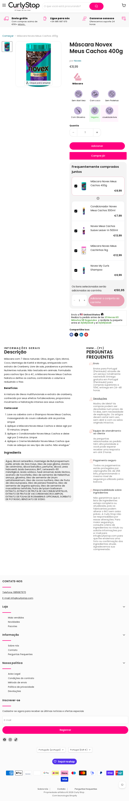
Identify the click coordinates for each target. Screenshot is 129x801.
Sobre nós (13, 645)
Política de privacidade (21, 686)
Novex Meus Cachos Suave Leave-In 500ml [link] (104, 228)
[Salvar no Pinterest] (86, 335)
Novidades (14, 621)
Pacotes (12, 626)
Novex (77, 60)
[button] (74, 300)
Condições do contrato (21, 678)
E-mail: (6, 598)
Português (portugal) (50, 749)
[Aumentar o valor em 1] (97, 132)
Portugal (78, 749)
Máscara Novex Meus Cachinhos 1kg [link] (103, 248)
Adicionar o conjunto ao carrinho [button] (104, 300)
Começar (8, 35)
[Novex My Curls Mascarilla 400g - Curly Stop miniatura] (7, 47)
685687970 (19, 592)
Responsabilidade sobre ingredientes (107, 491)
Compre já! (98, 156)
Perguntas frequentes (20, 654)
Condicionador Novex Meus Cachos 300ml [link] (103, 208)
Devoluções (100, 398)
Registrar (65, 730)
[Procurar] (96, 6)
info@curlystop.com (22, 598)
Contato (12, 650)
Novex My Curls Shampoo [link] (99, 268)
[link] (84, 186)
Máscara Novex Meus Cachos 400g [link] (103, 183)
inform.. (21, 24)
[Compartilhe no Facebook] (71, 335)
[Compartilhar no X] (76, 335)
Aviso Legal (14, 673)
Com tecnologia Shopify (64, 795)
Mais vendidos (16, 617)
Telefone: (14, 592)
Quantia (74, 126)
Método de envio (17, 682)
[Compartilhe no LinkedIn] (81, 335)
